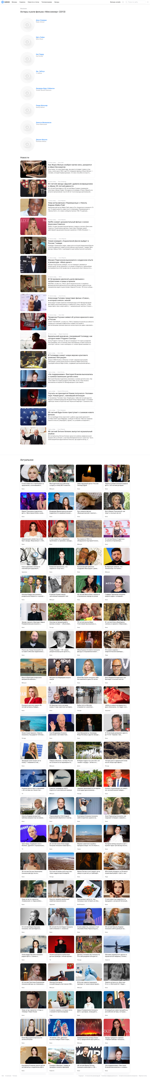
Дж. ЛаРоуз (40, 71)
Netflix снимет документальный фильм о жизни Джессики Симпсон (68, 223)
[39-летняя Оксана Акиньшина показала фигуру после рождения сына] (33, 866)
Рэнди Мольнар (41, 105)
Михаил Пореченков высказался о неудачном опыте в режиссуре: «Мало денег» (70, 261)
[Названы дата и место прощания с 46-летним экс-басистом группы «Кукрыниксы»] (33, 782)
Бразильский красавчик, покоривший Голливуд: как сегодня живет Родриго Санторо (70, 337)
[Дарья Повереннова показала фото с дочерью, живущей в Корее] (89, 1004)
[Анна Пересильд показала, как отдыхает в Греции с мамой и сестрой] (117, 810)
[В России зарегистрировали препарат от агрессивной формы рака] (89, 976)
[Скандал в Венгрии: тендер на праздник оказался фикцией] (61, 1059)
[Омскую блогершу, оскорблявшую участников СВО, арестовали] (61, 976)
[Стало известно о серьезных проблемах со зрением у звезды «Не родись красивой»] (61, 533)
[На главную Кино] (7, 2)
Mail (3, 1075)
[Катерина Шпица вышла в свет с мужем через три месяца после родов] (117, 838)
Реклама (15, 1075)
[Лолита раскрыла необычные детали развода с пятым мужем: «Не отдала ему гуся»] (61, 949)
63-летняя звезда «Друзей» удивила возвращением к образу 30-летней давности (70, 185)
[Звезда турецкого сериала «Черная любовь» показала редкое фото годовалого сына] (117, 1032)
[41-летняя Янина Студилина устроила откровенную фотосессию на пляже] (117, 533)
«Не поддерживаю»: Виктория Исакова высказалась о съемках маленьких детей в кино (70, 375)
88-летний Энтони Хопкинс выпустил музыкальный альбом (70, 432)
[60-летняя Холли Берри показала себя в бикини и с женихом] (61, 921)
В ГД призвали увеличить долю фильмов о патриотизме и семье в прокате (66, 280)
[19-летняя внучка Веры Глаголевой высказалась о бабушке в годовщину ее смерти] (89, 616)
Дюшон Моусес (41, 139)
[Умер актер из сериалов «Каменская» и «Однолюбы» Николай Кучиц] (33, 893)
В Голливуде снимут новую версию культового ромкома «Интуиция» (68, 356)
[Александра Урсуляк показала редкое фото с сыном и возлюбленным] (33, 949)
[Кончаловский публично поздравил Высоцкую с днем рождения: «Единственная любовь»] (89, 561)
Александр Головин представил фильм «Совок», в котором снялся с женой (69, 299)
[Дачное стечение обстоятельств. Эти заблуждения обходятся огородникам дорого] (89, 949)
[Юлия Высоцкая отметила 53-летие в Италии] (33, 1032)
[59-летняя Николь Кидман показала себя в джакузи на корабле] (117, 921)
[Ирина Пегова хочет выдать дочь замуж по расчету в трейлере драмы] (89, 866)
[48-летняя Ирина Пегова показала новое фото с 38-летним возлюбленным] (89, 1059)
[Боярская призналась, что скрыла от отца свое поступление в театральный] (61, 561)
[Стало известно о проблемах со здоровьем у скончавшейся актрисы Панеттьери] (33, 478)
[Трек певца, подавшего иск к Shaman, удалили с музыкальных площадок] (33, 838)
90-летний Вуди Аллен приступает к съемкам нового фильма (71, 413)
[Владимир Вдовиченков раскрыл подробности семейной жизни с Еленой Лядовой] (61, 505)
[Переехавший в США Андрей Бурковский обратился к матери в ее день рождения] (61, 810)
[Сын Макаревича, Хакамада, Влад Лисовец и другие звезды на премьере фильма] (89, 727)
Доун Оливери (41, 20)
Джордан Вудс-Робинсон (45, 88)
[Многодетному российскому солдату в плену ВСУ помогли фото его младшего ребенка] (61, 478)
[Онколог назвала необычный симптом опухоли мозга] (61, 893)
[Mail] (2, 2)
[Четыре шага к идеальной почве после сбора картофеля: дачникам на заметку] (117, 755)
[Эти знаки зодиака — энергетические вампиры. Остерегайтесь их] (117, 644)
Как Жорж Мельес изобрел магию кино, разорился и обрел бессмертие (70, 166)
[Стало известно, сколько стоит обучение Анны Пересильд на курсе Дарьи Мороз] (89, 921)
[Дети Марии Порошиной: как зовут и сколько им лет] (117, 505)
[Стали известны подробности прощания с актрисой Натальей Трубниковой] (117, 893)
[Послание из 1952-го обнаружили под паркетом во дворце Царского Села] (89, 533)
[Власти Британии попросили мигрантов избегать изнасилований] (33, 672)
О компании (8, 1075)
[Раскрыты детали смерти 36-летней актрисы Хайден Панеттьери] (33, 699)
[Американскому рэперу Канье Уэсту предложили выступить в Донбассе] (89, 1032)
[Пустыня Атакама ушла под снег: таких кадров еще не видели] (61, 866)
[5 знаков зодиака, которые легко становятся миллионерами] (61, 1004)
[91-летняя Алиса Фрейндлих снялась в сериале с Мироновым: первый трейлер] (117, 616)
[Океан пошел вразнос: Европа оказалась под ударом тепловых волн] (33, 727)
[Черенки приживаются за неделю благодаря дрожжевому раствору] (89, 782)
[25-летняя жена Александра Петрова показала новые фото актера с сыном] (61, 838)
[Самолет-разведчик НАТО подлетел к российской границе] (61, 782)
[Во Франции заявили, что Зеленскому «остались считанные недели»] (117, 561)
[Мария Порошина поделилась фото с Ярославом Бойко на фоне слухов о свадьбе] (33, 505)
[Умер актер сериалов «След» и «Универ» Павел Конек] (33, 1004)
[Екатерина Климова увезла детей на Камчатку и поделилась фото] (33, 1059)
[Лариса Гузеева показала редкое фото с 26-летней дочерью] (117, 478)
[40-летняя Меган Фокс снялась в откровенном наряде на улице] (89, 588)
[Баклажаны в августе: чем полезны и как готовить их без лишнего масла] (89, 893)
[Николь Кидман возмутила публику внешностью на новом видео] (33, 810)
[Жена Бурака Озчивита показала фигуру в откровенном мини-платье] (89, 644)
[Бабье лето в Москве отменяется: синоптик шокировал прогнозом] (89, 699)
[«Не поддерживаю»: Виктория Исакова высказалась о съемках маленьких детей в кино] (117, 1059)
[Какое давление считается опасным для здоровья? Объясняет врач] (33, 561)
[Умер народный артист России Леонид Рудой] (89, 478)
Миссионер (23, 8)
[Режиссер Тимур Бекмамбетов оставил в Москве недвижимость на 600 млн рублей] (33, 644)
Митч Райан (40, 37)
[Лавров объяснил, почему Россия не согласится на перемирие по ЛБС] (61, 755)
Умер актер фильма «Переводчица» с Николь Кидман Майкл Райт (67, 204)
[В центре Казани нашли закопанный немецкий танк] (61, 588)
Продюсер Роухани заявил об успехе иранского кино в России (70, 318)
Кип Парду (40, 54)
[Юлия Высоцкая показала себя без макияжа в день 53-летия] (89, 672)
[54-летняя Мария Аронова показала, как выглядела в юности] (33, 921)
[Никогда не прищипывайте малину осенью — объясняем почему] (61, 616)
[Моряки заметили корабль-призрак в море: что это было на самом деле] (89, 838)
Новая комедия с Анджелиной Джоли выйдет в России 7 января (68, 242)
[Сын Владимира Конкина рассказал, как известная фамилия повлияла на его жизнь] (61, 727)
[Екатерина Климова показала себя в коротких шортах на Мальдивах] (89, 810)
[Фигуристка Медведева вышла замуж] (61, 672)
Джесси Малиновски (43, 122)
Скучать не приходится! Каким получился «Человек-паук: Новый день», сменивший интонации (70, 394)
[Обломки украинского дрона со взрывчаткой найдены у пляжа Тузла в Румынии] (117, 949)
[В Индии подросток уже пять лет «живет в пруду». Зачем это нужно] (89, 755)
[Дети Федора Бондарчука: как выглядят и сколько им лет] (117, 672)
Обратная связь (143, 1075)
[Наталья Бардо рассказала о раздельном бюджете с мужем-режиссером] (33, 588)
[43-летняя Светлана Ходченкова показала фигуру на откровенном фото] (33, 976)
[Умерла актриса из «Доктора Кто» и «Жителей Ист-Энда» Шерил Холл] (117, 976)
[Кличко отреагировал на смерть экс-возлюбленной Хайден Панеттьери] (117, 782)
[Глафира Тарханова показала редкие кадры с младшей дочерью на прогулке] (117, 588)
